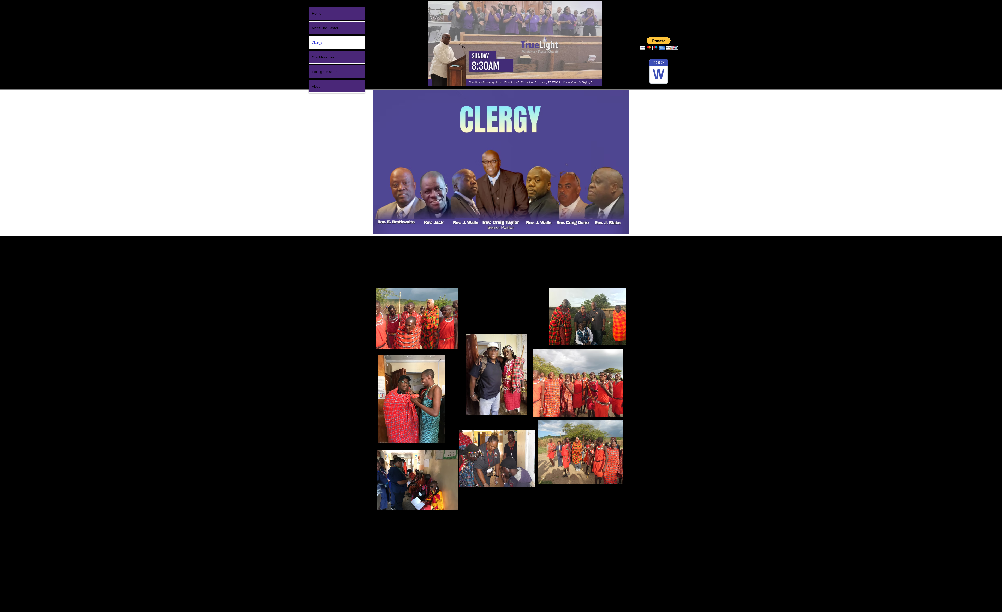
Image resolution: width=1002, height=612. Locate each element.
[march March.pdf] (658, 72)
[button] (659, 43)
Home (316, 13)
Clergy (317, 42)
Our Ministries (323, 57)
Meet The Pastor (325, 28)
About (316, 86)
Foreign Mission (325, 72)
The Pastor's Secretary (565, 285)
